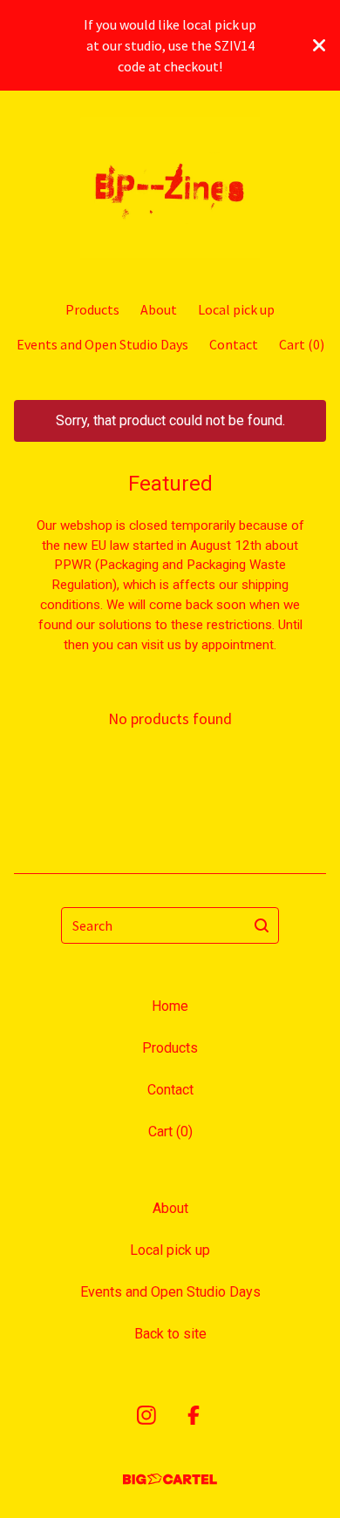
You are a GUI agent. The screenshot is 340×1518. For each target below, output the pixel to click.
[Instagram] (146, 1415)
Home (170, 1006)
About (158, 309)
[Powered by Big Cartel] (170, 1479)
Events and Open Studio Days (102, 344)
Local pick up (236, 309)
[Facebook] (193, 1415)
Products (92, 309)
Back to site (170, 1333)
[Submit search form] (261, 925)
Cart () (301, 344)
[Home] (169, 188)
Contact (233, 344)
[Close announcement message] (319, 45)
